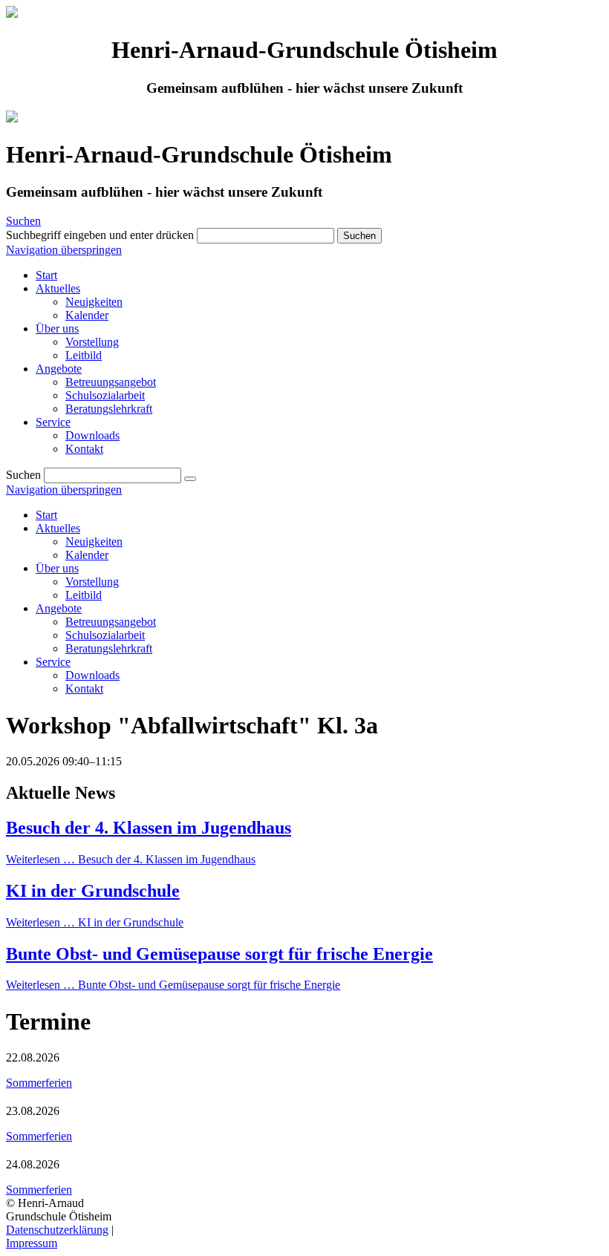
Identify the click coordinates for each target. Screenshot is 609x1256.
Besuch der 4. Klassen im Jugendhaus (148, 827)
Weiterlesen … (130, 859)
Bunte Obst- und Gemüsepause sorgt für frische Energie (219, 954)
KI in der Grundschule (93, 890)
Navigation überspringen (64, 249)
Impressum (31, 1243)
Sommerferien (39, 1082)
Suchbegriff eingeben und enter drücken (100, 235)
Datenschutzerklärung (57, 1229)
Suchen (23, 221)
